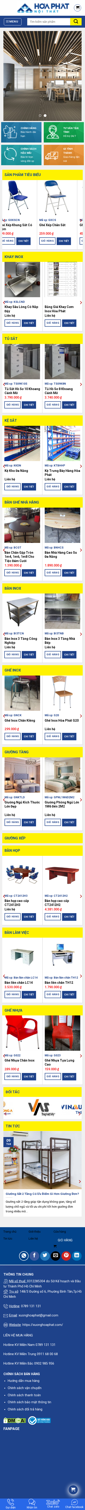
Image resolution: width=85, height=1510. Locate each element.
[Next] (80, 220)
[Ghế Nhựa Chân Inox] (22, 1033)
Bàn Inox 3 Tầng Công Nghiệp (21, 641)
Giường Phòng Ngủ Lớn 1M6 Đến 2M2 (62, 804)
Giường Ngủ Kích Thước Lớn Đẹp (22, 804)
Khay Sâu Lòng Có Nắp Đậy (21, 309)
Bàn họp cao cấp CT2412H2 (57, 903)
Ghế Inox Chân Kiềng (20, 720)
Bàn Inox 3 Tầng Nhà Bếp (60, 641)
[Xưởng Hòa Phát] (35, 8)
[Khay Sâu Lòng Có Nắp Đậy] (22, 279)
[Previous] (4, 220)
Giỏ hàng (12, 240)
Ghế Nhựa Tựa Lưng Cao (59, 1062)
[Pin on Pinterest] (66, 1256)
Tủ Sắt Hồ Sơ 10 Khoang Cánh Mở (22, 391)
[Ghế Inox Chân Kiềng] (22, 693)
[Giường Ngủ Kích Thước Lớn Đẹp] (22, 775)
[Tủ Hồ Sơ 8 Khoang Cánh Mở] (62, 361)
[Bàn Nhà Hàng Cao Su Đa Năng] (62, 525)
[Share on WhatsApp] (24, 1256)
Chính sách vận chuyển (24, 1388)
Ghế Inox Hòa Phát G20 (62, 720)
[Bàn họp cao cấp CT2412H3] (22, 873)
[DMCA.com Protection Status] (14, 1420)
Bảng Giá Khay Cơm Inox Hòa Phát (59, 309)
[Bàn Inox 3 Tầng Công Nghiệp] (22, 611)
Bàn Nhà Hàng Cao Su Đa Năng (61, 554)
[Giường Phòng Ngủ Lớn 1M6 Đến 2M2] (62, 775)
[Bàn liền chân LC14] (22, 955)
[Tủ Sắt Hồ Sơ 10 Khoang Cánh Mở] (22, 361)
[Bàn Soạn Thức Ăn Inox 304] (62, 197)
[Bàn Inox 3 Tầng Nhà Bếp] (62, 611)
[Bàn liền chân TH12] (62, 955)
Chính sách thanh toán (24, 1395)
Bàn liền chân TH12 (59, 982)
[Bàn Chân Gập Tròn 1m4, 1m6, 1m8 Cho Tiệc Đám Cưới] (22, 525)
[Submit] (76, 21)
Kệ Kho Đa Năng (16, 471)
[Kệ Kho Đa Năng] (22, 443)
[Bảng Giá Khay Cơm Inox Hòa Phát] (62, 279)
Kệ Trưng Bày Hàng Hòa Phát (62, 473)
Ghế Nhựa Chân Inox (19, 1060)
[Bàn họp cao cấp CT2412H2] (62, 873)
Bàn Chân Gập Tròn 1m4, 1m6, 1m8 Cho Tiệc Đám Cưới (19, 556)
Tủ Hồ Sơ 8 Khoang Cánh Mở (59, 391)
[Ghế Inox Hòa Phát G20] (62, 693)
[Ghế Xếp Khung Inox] (22, 197)
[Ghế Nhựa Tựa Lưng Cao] (62, 1033)
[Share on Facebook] (34, 1256)
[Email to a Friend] (56, 1256)
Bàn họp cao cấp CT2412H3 (17, 903)
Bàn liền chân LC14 (19, 982)
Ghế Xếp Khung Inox (19, 225)
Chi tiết (29, 241)
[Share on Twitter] (45, 1256)
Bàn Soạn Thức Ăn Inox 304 (62, 227)
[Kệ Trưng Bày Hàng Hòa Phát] (62, 443)
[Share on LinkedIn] (77, 1256)
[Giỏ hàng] (77, 7)
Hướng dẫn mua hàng (23, 1381)
